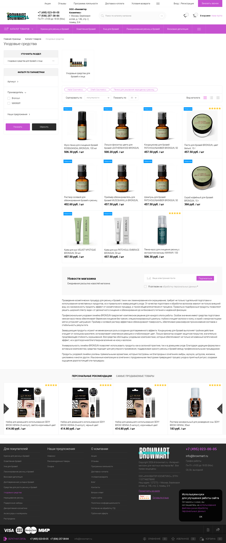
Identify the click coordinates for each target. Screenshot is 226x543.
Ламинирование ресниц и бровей (19, 471)
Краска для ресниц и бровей (16, 456)
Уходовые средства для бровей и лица (25, 61)
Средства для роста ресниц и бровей (20, 487)
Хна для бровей (11, 466)
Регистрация (187, 3)
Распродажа (9, 518)
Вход (176, 3)
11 (53, 61)
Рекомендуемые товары (58, 461)
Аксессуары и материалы (15, 513)
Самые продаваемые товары (135, 376)
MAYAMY (16, 103)
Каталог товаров (20, 29)
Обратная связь (17, 539)
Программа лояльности (86, 3)
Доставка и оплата (114, 3)
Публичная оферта (99, 513)
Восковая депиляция (13, 477)
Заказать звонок (210, 3)
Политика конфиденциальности (105, 503)
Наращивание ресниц (13, 498)
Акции (48, 3)
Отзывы (62, 3)
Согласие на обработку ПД (103, 508)
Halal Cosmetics (75, 90)
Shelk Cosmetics (98, 90)
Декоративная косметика (15, 508)
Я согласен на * (173, 286)
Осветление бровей (12, 461)
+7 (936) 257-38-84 (59, 539)
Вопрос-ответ (97, 492)
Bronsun (16, 98)
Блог (93, 482)
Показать (17, 127)
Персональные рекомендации (92, 376)
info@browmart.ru (197, 456)
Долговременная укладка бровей (19, 482)
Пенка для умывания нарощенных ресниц (134, 90)
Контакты (95, 487)
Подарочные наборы (13, 503)
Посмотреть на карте (149, 491)
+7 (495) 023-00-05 (48, 12)
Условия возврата (141, 3)
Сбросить (44, 127)
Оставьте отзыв (161, 497)
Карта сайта (96, 498)
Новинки (51, 456)
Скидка (50, 466)
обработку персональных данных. (180, 286)
